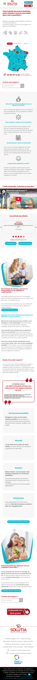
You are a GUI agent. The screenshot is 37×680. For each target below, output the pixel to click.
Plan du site (6, 641)
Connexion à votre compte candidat (19, 653)
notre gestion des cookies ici (24, 678)
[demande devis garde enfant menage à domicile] (18, 612)
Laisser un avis (11, 243)
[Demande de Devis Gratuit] (29, 6)
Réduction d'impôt (16, 641)
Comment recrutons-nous (11, 590)
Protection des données (12, 644)
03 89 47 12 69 (13, 75)
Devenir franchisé (26, 644)
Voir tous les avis (25, 243)
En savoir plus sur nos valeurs (18, 521)
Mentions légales (11, 638)
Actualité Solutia (8, 647)
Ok (29, 674)
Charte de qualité (25, 638)
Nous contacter (18, 647)
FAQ (18, 638)
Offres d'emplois (29, 647)
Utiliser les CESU (28, 641)
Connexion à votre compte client (20, 650)
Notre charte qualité (9, 310)
